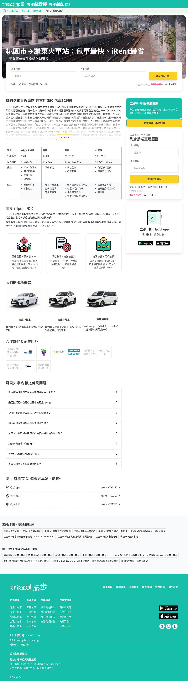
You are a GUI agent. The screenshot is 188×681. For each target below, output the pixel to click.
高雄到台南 (65, 607)
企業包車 (134, 587)
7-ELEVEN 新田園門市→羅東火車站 (126, 555)
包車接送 (14, 10)
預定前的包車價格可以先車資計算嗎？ (28, 423)
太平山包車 (16, 612)
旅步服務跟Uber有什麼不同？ (24, 454)
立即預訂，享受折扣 (154, 123)
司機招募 (160, 587)
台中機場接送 (48, 616)
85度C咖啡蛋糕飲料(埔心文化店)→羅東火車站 (26, 560)
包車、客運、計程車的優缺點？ (24, 464)
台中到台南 (65, 626)
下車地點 (84, 68)
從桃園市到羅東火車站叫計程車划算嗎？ (29, 412)
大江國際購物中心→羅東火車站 (162, 555)
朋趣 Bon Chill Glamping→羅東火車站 (70, 560)
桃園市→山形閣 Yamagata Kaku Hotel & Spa (143, 530)
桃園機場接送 (48, 607)
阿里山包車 (16, 607)
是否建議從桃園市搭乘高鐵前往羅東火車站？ (31, 392)
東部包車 (25, 10)
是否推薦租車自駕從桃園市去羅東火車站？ (30, 402)
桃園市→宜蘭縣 (11, 530)
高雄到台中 (65, 621)
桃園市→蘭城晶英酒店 (84, 530)
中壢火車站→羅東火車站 (94, 555)
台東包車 (31, 621)
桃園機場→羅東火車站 (14, 555)
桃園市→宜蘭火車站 (31, 530)
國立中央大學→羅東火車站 (105, 560)
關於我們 (173, 587)
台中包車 (31, 616)
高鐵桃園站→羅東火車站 (40, 555)
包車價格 (107, 587)
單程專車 (121, 587)
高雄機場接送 (48, 621)
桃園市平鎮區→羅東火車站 (134, 560)
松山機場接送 (48, 612)
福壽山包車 (16, 626)
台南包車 (31, 626)
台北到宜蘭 (65, 616)
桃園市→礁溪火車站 (108, 530)
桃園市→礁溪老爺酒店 (106, 536)
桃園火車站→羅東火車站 (67, 555)
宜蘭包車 (37, 10)
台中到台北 (65, 612)
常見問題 (147, 587)
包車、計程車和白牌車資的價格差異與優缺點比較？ (35, 433)
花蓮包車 (31, 612)
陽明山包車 (16, 616)
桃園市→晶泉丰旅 (129, 536)
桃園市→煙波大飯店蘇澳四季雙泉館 (75, 536)
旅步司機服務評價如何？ (21, 443)
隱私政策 (14, 645)
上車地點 (15, 68)
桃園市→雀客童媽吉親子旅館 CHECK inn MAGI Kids (29, 536)
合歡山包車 (16, 621)
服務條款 (25, 645)
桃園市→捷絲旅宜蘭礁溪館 (57, 530)
